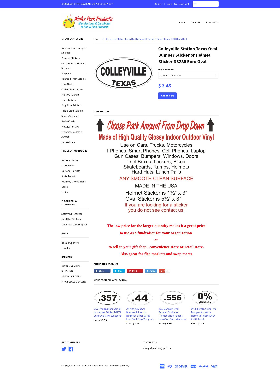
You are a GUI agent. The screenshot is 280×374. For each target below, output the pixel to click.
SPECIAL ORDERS (71, 276)
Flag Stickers (68, 100)
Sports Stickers (69, 116)
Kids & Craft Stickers (72, 110)
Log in (170, 3)
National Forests (70, 170)
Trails (64, 192)
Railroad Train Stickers (74, 78)
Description (101, 111)
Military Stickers (70, 94)
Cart (160, 4)
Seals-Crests (68, 121)
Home (182, 22)
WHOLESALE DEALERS (73, 281)
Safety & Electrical (71, 213)
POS (101, 365)
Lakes (64, 186)
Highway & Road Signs (73, 181)
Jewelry (65, 248)
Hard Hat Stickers (71, 219)
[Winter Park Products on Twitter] (63, 348)
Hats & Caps (68, 142)
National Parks (69, 160)
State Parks (67, 165)
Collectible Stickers (72, 89)
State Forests (68, 176)
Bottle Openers (70, 242)
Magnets (66, 73)
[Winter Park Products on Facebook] (70, 348)
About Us (196, 22)
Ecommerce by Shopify (118, 365)
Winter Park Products (88, 365)
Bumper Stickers (70, 58)
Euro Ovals (67, 84)
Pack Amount (166, 69)
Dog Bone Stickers (71, 105)
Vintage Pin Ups (70, 126)
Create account (181, 3)
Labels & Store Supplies (74, 224)
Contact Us (212, 22)
